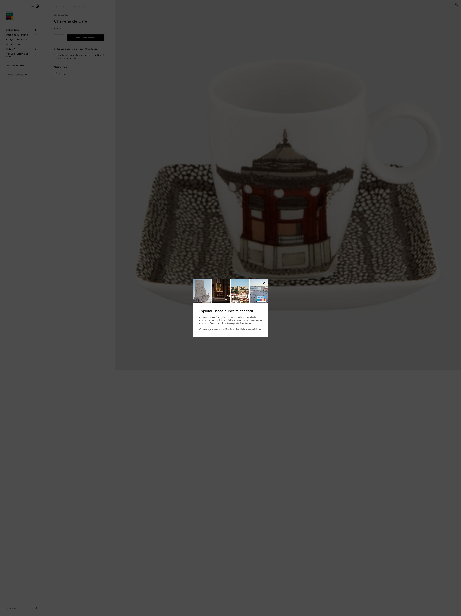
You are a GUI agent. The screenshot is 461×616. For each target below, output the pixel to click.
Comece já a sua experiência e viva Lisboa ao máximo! (230, 329)
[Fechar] (264, 283)
